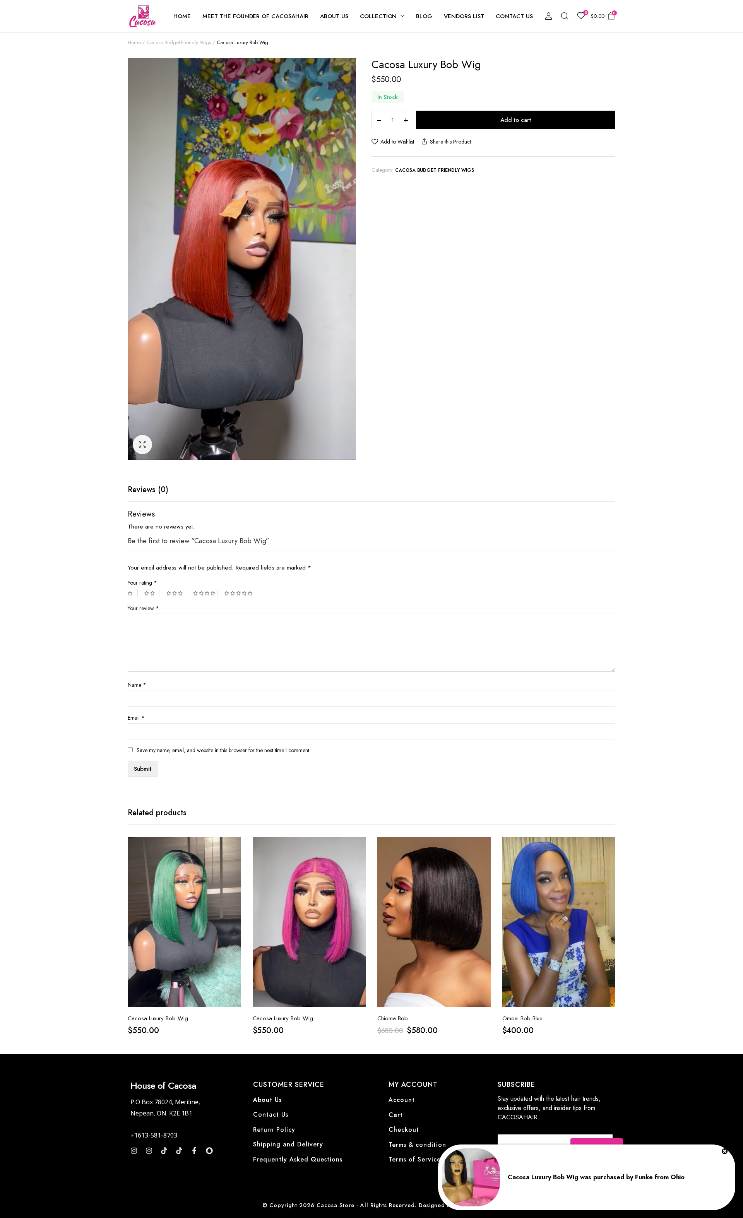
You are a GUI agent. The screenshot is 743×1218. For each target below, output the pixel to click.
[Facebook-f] (194, 1150)
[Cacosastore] (143, 16)
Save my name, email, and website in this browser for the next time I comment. (223, 750)
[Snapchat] (209, 1150)
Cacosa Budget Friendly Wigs (179, 42)
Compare (234, 880)
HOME (182, 16)
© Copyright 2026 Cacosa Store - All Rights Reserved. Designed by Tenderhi (371, 1205)
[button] (142, 444)
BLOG (424, 16)
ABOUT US (334, 16)
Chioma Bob (392, 1018)
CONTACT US (514, 16)
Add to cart (515, 120)
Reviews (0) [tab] (148, 489)
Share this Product (450, 141)
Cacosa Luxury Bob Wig (158, 1018)
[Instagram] (133, 1150)
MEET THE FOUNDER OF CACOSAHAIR (255, 16)
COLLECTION (378, 16)
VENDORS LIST (464, 16)
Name (137, 685)
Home (134, 42)
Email (136, 718)
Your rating (142, 583)
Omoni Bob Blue (522, 1018)
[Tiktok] (164, 1150)
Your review (143, 608)
